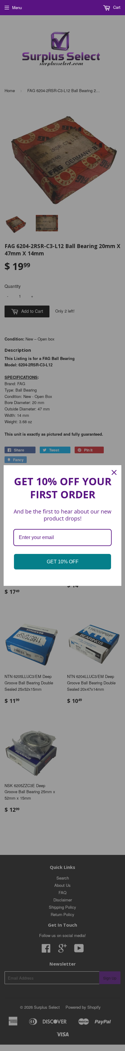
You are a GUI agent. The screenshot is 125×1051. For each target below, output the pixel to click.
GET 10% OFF (63, 561)
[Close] (114, 472)
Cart (116, 7)
